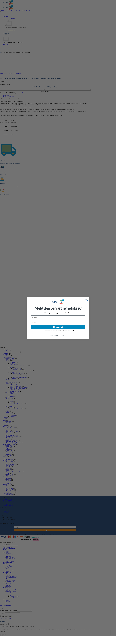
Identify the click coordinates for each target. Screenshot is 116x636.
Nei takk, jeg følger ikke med (58, 335)
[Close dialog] (86, 299)
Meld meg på (58, 327)
